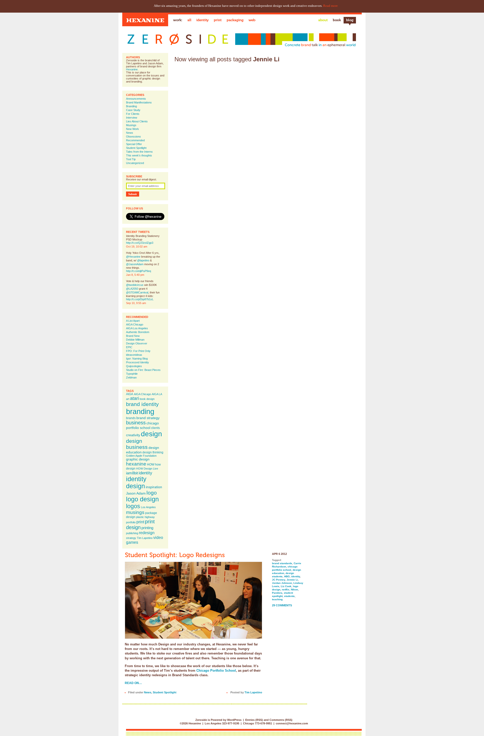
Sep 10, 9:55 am (136, 303)
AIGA (129, 394)
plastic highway (145, 517)
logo (151, 493)
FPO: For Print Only (138, 350)
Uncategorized (135, 163)
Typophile (132, 373)
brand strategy (148, 418)
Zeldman (131, 377)
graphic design (137, 459)
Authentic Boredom (137, 332)
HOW (150, 464)
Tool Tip (131, 159)
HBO (287, 576)
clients (155, 428)
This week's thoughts (139, 155)
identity (145, 472)
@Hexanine (133, 256)
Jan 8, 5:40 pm (135, 274)
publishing (132, 533)
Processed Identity (137, 362)
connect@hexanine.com (292, 723)
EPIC (129, 347)
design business (137, 444)
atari (134, 398)
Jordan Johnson (282, 583)
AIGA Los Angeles (137, 328)
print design (140, 524)
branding (140, 411)
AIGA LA (157, 394)
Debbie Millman (135, 339)
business (136, 422)
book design (147, 398)
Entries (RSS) (254, 719)
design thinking (152, 452)
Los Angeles (148, 507)
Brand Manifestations (139, 102)
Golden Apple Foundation (141, 455)
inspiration (154, 487)
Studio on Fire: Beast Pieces (143, 369)
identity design (136, 482)
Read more (330, 6)
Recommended (135, 140)
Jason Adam (136, 493)
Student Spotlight (136, 147)
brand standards (282, 563)
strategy (131, 537)
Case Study (133, 110)
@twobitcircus (134, 284)
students (289, 596)
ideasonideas (134, 354)
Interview (131, 117)
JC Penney (278, 579)
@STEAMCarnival (137, 292)
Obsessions (133, 136)
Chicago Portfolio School (216, 670)
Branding (131, 106)
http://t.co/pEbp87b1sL (140, 299)
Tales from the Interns (139, 151)
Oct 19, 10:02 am (136, 246)
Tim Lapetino (145, 537)
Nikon (294, 589)
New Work (132, 128)
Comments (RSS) (280, 719)
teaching (277, 599)
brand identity (142, 404)
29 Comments (282, 605)
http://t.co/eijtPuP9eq (138, 270)
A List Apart (133, 320)
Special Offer (134, 144)
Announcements (136, 98)
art (127, 398)
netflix (285, 589)
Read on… (133, 683)
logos (133, 506)
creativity (133, 435)
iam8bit (132, 473)
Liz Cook (286, 586)
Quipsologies (134, 366)
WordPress (234, 719)
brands (131, 418)
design (151, 434)
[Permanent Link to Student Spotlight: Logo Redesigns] (175, 554)
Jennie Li (292, 579)
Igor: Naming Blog (137, 358)
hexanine (136, 464)
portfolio (131, 522)
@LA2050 (132, 288)
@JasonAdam (134, 264)
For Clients (132, 113)
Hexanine (132, 69)
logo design (142, 499)
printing (147, 528)
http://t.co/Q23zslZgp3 (139, 242)
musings (135, 512)
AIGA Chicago (134, 324)
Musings (131, 125)
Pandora (277, 592)
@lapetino (143, 260)
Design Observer (136, 343)
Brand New (133, 335)
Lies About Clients (137, 121)
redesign (147, 532)
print (140, 522)
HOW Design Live (147, 468)
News (129, 132)
